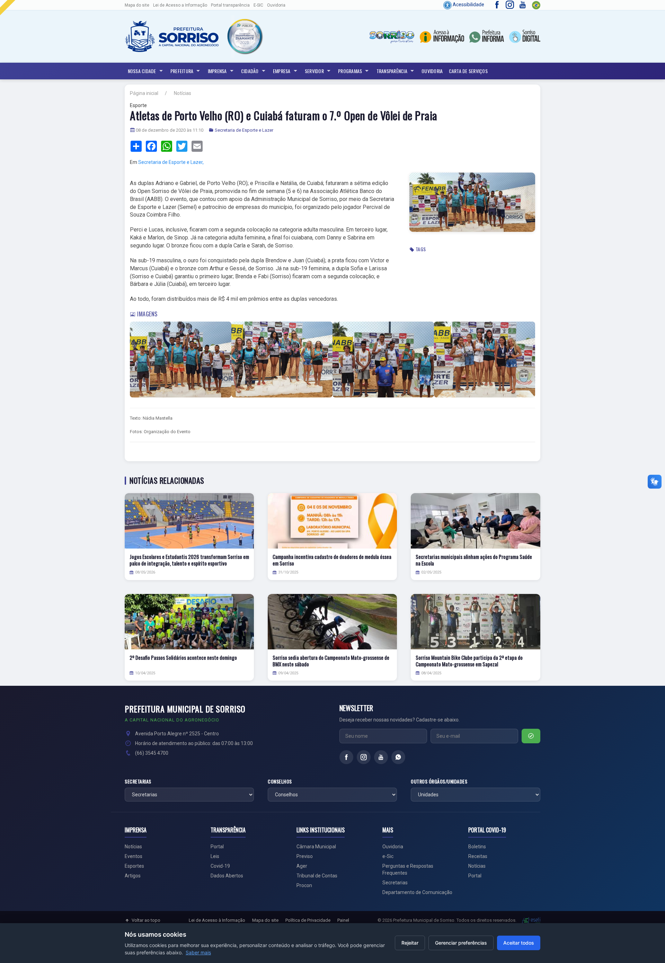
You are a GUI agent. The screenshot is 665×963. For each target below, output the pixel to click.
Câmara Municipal (316, 846)
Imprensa (217, 71)
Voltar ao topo (146, 920)
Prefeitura (182, 71)
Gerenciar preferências (461, 943)
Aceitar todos (518, 943)
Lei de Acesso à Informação (217, 920)
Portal (217, 846)
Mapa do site (137, 5)
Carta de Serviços (468, 71)
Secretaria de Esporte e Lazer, (171, 162)
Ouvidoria (276, 5)
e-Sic (387, 856)
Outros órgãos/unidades (439, 781)
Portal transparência (230, 5)
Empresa (282, 71)
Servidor (314, 71)
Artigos (133, 875)
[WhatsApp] (398, 757)
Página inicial (144, 93)
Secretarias (138, 781)
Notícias (182, 93)
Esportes (134, 866)
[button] (244, 36)
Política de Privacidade (307, 920)
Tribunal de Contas (316, 875)
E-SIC (258, 5)
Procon (304, 885)
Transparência (391, 71)
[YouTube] (381, 757)
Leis (215, 856)
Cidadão (250, 71)
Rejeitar (409, 943)
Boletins (477, 846)
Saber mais (198, 952)
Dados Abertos (227, 875)
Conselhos (280, 781)
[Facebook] (346, 757)
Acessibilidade (468, 4)
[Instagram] (364, 757)
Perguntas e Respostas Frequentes (407, 869)
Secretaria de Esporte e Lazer (244, 130)
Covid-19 (220, 866)
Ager (301, 866)
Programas (350, 71)
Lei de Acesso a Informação (180, 5)
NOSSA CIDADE (142, 71)
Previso (304, 856)
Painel (343, 920)
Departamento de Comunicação (417, 892)
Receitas (477, 856)
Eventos (133, 856)
